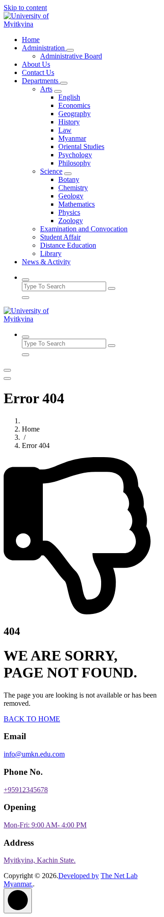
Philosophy (74, 163)
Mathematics (76, 204)
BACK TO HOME (32, 719)
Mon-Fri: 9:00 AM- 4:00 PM (45, 825)
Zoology (70, 220)
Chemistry (73, 188)
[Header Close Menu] (7, 378)
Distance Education (68, 245)
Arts (46, 89)
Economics (74, 105)
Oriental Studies (81, 146)
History (69, 122)
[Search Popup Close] (25, 297)
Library (51, 253)
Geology (70, 196)
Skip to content (25, 7)
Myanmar (72, 138)
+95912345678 (26, 790)
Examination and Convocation (84, 229)
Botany (68, 179)
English (69, 97)
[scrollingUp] (18, 900)
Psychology (75, 155)
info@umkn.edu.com (34, 754)
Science (51, 171)
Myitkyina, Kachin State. (40, 860)
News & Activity (46, 262)
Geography (74, 113)
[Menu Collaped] (7, 370)
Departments (41, 81)
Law (65, 130)
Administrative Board (71, 56)
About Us (36, 64)
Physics (69, 212)
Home (31, 39)
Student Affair (60, 237)
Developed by (78, 876)
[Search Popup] (25, 279)
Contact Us (38, 72)
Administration (44, 48)
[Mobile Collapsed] (70, 50)
